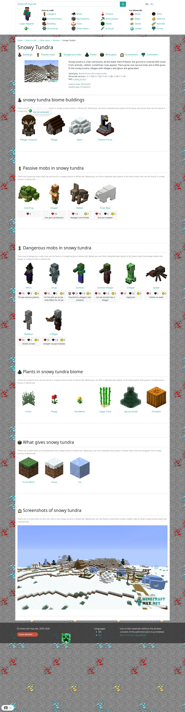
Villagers (51, 13)
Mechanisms (82, 18)
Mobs (79, 13)
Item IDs (161, 23)
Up (10, 707)
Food (79, 23)
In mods (110, 28)
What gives (110, 54)
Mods (138, 13)
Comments (152, 54)
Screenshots (131, 54)
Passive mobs (48, 54)
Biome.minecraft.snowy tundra (93, 73)
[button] (28, 567)
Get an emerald (41, 112)
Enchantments (54, 18)
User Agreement (138, 635)
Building (51, 23)
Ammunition (112, 18)
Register (30, 23)
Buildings (27, 54)
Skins (159, 13)
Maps (137, 18)
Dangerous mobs (73, 54)
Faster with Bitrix (25, 634)
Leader (138, 28)
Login (22, 23)
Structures (52, 28)
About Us (124, 635)
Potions (109, 13)
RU (151, 4)
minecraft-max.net (26, 3)
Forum (160, 28)
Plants (109, 23)
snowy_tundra (79, 79)
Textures (161, 18)
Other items (82, 28)
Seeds (138, 23)
